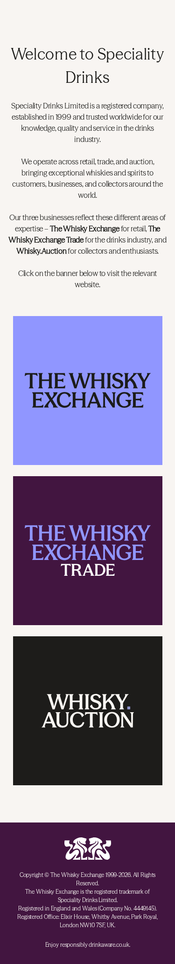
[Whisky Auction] (87, 710)
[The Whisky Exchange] (87, 390)
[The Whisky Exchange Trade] (87, 550)
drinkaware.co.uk (109, 944)
